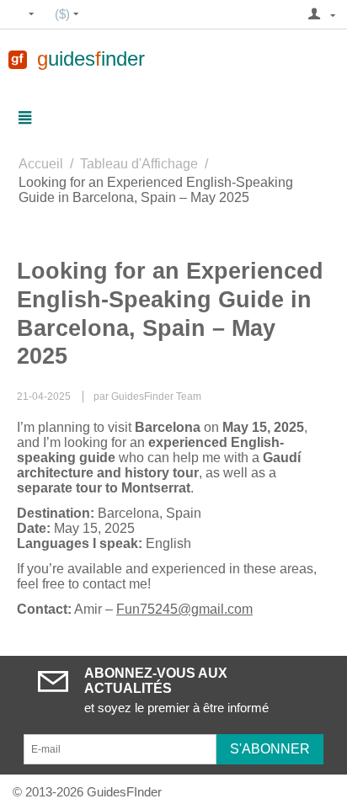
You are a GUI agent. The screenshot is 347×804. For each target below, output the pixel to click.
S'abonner (270, 749)
